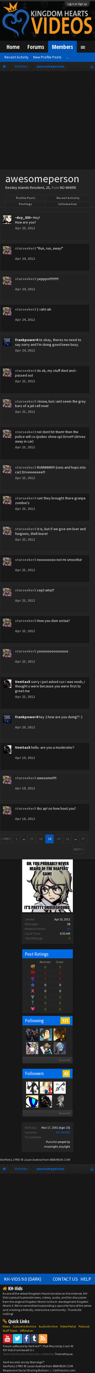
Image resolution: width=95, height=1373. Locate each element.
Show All (64, 1060)
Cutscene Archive (24, 1326)
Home (13, 46)
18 (40, 839)
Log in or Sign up (77, 4)
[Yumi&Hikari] (59, 1087)
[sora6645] (45, 1048)
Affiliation (26, 1331)
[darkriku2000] (59, 1101)
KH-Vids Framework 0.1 (18, 1350)
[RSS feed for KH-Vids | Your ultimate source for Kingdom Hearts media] (42, 1338)
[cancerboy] (32, 1048)
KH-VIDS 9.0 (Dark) (22, 1279)
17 (31, 839)
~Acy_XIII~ (23, 217)
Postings (25, 204)
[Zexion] (59, 1048)
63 (66, 1073)
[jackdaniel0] (32, 1101)
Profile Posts (25, 198)
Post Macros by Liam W (58, 1346)
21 (67, 839)
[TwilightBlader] (59, 1034)
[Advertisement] (47, 121)
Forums (35, 46)
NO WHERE (63, 1132)
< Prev (5, 839)
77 (83, 839)
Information (67, 204)
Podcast (84, 1326)
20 (58, 839)
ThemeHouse (63, 1354)
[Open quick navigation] (92, 66)
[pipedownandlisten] (45, 1087)
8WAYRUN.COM (60, 1160)
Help (85, 1279)
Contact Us (65, 1279)
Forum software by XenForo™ (22, 1346)
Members (62, 46)
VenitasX (22, 681)
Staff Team (10, 1331)
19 (49, 839)
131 (65, 1020)
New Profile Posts (47, 57)
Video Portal (68, 1326)
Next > (78, 849)
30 (68, 929)
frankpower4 (26, 339)
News (6, 1326)
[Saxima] (45, 1034)
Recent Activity (67, 198)
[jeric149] (32, 1034)
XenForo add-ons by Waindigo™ (24, 1362)
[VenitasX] (45, 1101)
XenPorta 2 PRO (10, 1160)
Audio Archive (48, 1326)
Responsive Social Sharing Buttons (26, 1370)
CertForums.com (64, 1370)
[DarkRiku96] (32, 1087)
